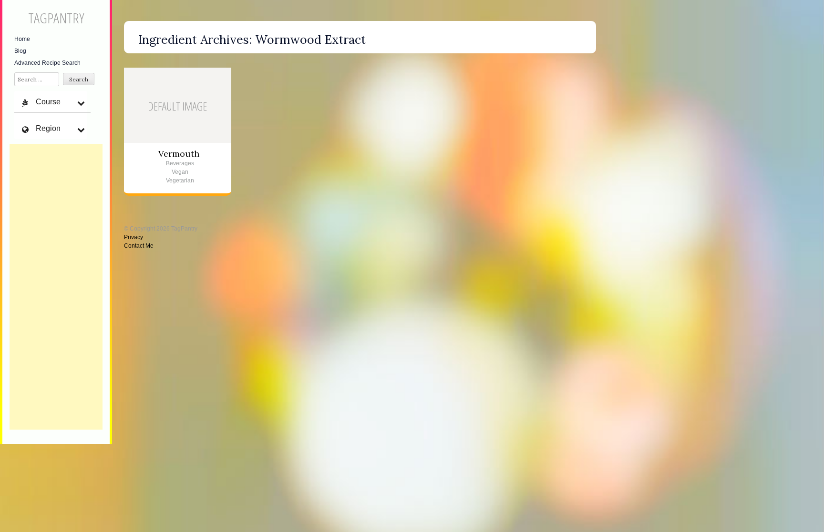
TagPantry (56, 18)
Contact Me (139, 245)
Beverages (180, 163)
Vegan (180, 172)
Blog (20, 51)
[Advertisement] (56, 287)
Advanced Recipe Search (47, 63)
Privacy (133, 237)
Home (22, 39)
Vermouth (178, 153)
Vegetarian (180, 180)
